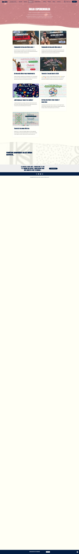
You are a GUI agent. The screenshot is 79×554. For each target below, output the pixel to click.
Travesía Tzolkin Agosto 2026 (50, 74)
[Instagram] (36, 174)
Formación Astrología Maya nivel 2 (52, 47)
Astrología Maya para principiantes (24, 74)
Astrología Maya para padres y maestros (51, 101)
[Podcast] (40, 174)
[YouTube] (38, 174)
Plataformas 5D (46, 177)
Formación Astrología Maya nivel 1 (24, 47)
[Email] (42, 174)
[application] (32, 1)
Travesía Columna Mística (21, 128)
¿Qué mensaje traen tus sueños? (23, 100)
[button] (12, 2)
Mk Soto (4, 2)
